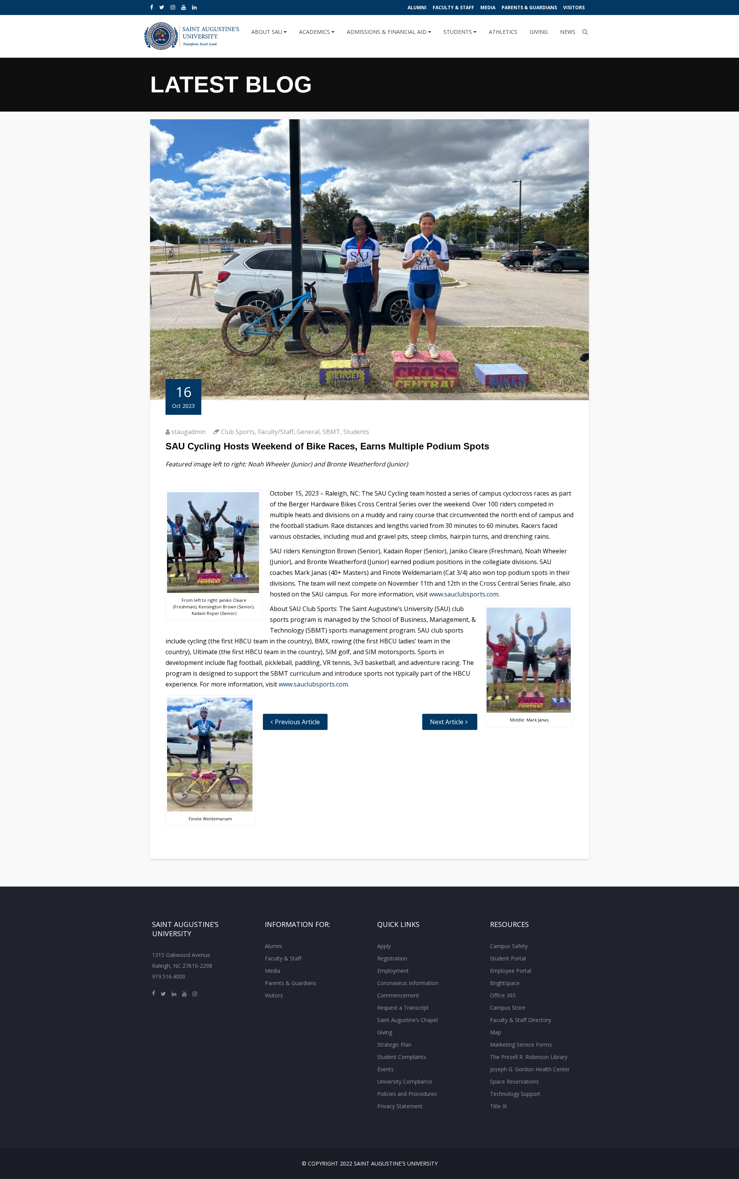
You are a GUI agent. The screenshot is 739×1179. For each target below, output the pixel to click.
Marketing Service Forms (521, 1044)
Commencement (398, 995)
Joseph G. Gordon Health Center (530, 1069)
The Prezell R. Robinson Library (528, 1056)
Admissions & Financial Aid (387, 31)
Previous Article (297, 722)
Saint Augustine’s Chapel (407, 1020)
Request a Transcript (403, 1007)
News (567, 31)
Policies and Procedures (407, 1093)
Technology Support (515, 1093)
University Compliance (404, 1081)
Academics (315, 31)
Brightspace (505, 983)
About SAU (267, 31)
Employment (393, 970)
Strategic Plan (394, 1044)
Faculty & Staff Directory (520, 1020)
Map (495, 1032)
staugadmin (188, 432)
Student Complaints (401, 1056)
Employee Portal (510, 970)
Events (385, 1069)
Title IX (498, 1106)
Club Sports (238, 432)
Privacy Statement (400, 1106)
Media (487, 7)
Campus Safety (509, 946)
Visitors (574, 7)
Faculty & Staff (453, 7)
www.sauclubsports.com (463, 594)
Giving (539, 31)
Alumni (417, 7)
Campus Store (507, 1007)
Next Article (446, 722)
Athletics (503, 31)
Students (458, 31)
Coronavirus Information (407, 983)
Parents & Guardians (529, 7)
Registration (392, 958)
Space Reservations (514, 1081)
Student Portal (508, 958)
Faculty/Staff (276, 432)
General (308, 432)
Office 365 (503, 995)
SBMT (331, 432)
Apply (384, 946)
